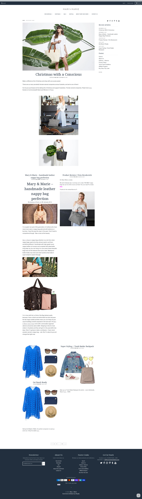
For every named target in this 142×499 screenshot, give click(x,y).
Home (24, 19)
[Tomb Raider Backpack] (77, 366)
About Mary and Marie (82, 12)
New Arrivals (48, 12)
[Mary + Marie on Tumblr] (116, 19)
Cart (139, 1)
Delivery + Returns (104, 59)
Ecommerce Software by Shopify (71, 492)
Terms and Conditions (105, 63)
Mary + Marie (73, 490)
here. (38, 429)
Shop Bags (57, 12)
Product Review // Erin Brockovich (77, 173)
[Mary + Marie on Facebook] (104, 461)
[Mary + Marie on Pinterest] (114, 19)
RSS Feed (100, 70)
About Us (101, 57)
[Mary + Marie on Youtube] (118, 19)
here (90, 86)
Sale (65, 12)
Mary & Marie (26, 239)
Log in (124, 1)
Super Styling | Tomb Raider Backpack (77, 345)
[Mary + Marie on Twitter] (107, 19)
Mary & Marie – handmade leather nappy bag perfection (40, 174)
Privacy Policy (102, 61)
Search (101, 55)
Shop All (71, 12)
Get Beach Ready (40, 381)
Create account (130, 1)
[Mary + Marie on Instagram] (112, 19)
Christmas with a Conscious (59, 72)
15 (62, 442)
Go (43, 462)
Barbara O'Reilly (35, 200)
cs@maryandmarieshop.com (111, 458)
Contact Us (95, 12)
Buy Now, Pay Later (104, 67)
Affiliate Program (103, 65)
